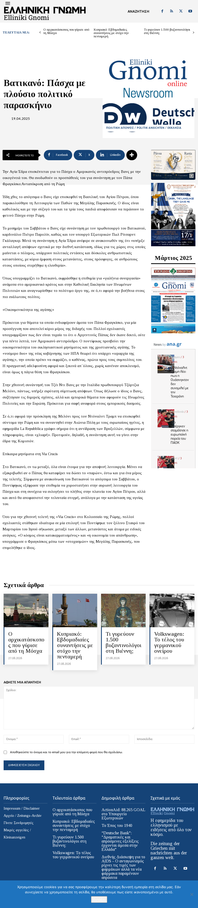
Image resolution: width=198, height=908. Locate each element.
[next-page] (193, 32)
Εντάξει (99, 899)
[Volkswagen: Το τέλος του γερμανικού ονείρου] (172, 610)
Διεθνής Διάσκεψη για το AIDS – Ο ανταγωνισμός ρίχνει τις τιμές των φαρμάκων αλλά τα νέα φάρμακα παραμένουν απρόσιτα (123, 867)
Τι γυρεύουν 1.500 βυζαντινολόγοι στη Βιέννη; (167, 31)
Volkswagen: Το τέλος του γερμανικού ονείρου (169, 642)
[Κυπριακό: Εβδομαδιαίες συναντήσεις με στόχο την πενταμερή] (74, 610)
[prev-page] (40, 32)
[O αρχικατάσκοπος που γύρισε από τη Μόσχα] (26, 610)
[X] (181, 11)
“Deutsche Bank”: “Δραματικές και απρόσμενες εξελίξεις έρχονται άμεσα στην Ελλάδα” (120, 841)
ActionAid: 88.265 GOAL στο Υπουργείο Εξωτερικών (123, 814)
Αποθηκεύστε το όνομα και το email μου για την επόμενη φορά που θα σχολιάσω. (66, 752)
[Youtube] (190, 11)
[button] (138, 11)
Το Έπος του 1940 (117, 825)
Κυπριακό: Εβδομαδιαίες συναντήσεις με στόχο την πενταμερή (111, 33)
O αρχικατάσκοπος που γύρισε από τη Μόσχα (66, 31)
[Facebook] (162, 11)
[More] (131, 155)
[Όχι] (191, 894)
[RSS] (171, 11)
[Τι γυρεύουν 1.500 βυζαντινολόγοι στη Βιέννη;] (123, 610)
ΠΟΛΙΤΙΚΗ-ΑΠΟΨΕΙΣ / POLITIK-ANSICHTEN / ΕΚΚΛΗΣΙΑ (144, 128)
